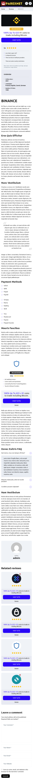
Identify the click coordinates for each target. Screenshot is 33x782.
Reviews (11, 9)
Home (3, 9)
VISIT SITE (16, 40)
